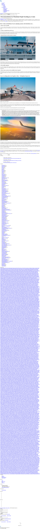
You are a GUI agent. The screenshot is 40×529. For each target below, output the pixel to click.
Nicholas (23, 276)
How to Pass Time (27, 377)
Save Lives (8, 328)
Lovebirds (32, 351)
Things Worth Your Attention (22, 325)
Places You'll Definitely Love (9, 349)
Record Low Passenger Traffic (20, 275)
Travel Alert (3, 182)
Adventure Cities (27, 366)
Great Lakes (16, 387)
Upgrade (29, 343)
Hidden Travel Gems (12, 356)
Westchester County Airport (13, 388)
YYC (3, 392)
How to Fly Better (5, 336)
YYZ (13, 392)
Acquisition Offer (6, 306)
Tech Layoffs (28, 342)
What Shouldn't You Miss (31, 303)
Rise (11, 283)
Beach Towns (34, 343)
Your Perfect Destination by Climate (6, 365)
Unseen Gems (2, 363)
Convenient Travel (15, 307)
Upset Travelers (25, 337)
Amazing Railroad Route (14, 345)
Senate (33, 286)
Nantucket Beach (15, 346)
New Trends (3, 188)
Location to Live (7, 344)
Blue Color (33, 299)
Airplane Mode (8, 355)
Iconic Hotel (36, 323)
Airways (24, 272)
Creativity (37, 349)
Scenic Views (38, 351)
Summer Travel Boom (11, 306)
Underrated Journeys (36, 320)
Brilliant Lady (18, 399)
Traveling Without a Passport (25, 385)
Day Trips (3, 224)
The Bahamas (13, 331)
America (29, 321)
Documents (14, 288)
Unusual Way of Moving (11, 296)
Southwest (6, 331)
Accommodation (2, 356)
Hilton (36, 394)
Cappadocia (1, 315)
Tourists (30, 282)
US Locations (4, 327)
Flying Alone (12, 311)
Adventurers (26, 376)
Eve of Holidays (5, 310)
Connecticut (23, 353)
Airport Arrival (27, 384)
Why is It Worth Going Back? (32, 349)
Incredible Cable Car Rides (15, 325)
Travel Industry (12, 314)
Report (17, 313)
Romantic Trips (24, 314)
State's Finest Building (23, 359)
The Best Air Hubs (18, 339)
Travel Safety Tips (5, 383)
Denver (14, 322)
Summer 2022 (2, 275)
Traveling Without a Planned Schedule (9, 374)
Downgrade (31, 343)
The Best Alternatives (3, 335)
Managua (23, 320)
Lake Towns (3, 256)
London (11, 350)
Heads (11, 290)
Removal (27, 339)
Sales (2, 187)
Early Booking (6, 379)
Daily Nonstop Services (30, 302)
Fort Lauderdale (20, 320)
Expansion (1, 334)
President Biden (9, 274)
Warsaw (34, 314)
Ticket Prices (23, 299)
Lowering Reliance (25, 341)
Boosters (15, 283)
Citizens (21, 278)
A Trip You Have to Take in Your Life (5, 302)
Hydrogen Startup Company (14, 327)
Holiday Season (4, 290)
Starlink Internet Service (11, 308)
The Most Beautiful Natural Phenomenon (13, 297)
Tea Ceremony (11, 343)
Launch (14, 295)
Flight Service (22, 323)
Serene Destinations (2, 384)
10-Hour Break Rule (4, 281)
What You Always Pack (13, 384)
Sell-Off (1, 279)
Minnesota (17, 379)
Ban (0, 293)
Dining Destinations (2, 397)
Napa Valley (7, 335)
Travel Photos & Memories (5, 243)
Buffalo (25, 323)
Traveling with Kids (4, 234)
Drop (15, 315)
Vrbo (29, 395)
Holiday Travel (14, 285)
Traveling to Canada (13, 371)
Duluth (15, 379)
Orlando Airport (37, 268)
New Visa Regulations (37, 381)
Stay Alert (22, 390)
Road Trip (3, 307)
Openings (1, 359)
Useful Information (7, 388)
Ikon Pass (25, 394)
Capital (9, 327)
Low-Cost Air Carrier (14, 282)
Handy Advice (24, 370)
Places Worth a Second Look (16, 344)
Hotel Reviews (9, 310)
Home (1, 13)
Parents (38, 329)
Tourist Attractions (31, 370)
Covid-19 (23, 268)
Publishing (34, 304)
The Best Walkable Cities (21, 366)
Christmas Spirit (26, 374)
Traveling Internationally (26, 332)
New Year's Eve (4, 195)
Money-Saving (10, 323)
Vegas (37, 341)
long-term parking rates (33, 153)
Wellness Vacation (24, 327)
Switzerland (3, 380)
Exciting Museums (18, 301)
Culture (15, 398)
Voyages (35, 395)
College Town (37, 317)
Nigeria (29, 398)
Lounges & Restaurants (8, 280)
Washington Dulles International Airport (31, 386)
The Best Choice (7, 324)
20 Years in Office (2, 287)
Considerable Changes (29, 325)
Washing (6, 350)
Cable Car (10, 325)
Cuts (39, 309)
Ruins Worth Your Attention (5, 226)
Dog (28, 322)
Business (9, 331)
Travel (33, 297)
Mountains (3, 207)
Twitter (31, 339)
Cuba (24, 286)
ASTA (9, 275)
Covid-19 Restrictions (29, 301)
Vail (28, 334)
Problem (36, 329)
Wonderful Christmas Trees (18, 334)
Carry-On (3, 385)
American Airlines (2, 269)
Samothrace (23, 379)
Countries (3, 231)
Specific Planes (25, 393)
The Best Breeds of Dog (29, 297)
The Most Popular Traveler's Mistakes (19, 293)
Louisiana (11, 398)
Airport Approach (25, 348)
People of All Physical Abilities (27, 357)
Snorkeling (3, 210)
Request (29, 288)
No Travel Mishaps (30, 374)
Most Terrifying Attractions (20, 286)
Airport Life (7, 271)
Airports (3, 3)
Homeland (7, 329)
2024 (26, 372)
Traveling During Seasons (36, 377)
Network (29, 339)
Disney (23, 395)
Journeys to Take (30, 369)
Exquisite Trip (23, 380)
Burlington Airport (12, 268)
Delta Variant (28, 278)
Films (24, 321)
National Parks (4, 202)
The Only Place (18, 299)
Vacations (3, 165)
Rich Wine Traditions (17, 338)
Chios (13, 398)
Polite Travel (24, 384)
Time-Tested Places (20, 369)
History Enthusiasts (28, 338)
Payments (34, 399)
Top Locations (23, 338)
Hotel (32, 320)
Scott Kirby (14, 339)
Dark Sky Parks (23, 383)
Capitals (12, 367)
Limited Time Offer (2, 350)
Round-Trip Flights (14, 360)
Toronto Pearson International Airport (8, 392)
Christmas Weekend (22, 289)
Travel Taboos (9, 363)
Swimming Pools (20, 385)
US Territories (31, 385)
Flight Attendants (22, 274)
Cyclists (25, 363)
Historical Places (31, 366)
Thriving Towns (14, 363)
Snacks (26, 350)
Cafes (5, 288)
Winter (11, 295)
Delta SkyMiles (33, 394)
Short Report (17, 342)
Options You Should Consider (20, 328)
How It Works (9, 391)
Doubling (22, 362)
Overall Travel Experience (31, 346)
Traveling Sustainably (8, 359)
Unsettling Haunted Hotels (12, 334)
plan (3, 20)
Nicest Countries (31, 327)
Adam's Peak (36, 379)
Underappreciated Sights (28, 317)
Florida (1, 292)
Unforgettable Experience (11, 379)
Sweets (37, 297)
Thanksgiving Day (4, 190)
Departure (3, 331)
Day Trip (23, 352)
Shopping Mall (2, 272)
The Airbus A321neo (24, 302)
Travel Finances (4, 244)
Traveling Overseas (4, 216)
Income (35, 338)
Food (3, 288)
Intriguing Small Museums (8, 378)
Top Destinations (9, 321)
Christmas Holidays (4, 191)
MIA (32, 397)
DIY (9, 373)
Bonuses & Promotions (5, 177)
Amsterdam (22, 399)
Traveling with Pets (4, 198)
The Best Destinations (22, 279)
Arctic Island (10, 324)
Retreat (37, 363)
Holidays (3, 181)
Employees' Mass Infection (21, 290)
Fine (30, 276)
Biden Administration (22, 281)
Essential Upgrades (19, 398)
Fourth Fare (10, 288)
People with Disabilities (30, 279)
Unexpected (5, 348)
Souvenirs (6, 301)
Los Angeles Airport (16, 269)
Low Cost (3, 282)
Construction (22, 324)
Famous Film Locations (31, 381)
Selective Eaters (2, 386)
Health (22, 350)
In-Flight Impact (27, 365)
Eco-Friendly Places (2, 388)
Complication (18, 289)
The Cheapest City (9, 304)
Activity (25, 346)
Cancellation (5, 9)
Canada (28, 292)
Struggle (25, 344)
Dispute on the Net (24, 282)
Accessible (27, 345)
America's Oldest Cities (15, 369)
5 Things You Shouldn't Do (28, 294)
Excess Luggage (29, 293)
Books (2, 169)
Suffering (18, 331)
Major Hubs (11, 322)
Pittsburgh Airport (36, 278)
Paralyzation (13, 293)
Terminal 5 (6, 300)
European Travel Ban (26, 271)
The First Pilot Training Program (19, 295)
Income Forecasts (37, 292)
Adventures (3, 222)
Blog (2, 13)
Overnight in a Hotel (22, 397)
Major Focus (6, 386)
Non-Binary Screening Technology (12, 336)
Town (11, 313)
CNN (25, 339)
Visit (33, 320)
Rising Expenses (26, 313)
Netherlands (25, 399)
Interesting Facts (29, 269)
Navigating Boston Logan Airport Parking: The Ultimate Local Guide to (12, 160)
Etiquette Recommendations (3, 339)
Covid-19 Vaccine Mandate (9, 285)
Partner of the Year (6, 275)
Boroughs (1, 369)
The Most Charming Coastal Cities (33, 345)
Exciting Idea (2, 346)
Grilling (20, 377)
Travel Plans (22, 339)
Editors (35, 335)
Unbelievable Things (35, 374)
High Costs (27, 272)
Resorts (3, 241)
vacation (6, 21)
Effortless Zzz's (16, 358)
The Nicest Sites (17, 349)
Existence (18, 321)
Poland (36, 314)
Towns (31, 321)
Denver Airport (15, 316)
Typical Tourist (23, 377)
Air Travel (3, 263)
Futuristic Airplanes (19, 318)
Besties (1, 321)
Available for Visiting (23, 308)
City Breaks (17, 362)
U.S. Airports (37, 293)
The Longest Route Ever (22, 355)
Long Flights (11, 357)
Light (33, 367)
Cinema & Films (4, 252)
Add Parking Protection (6, 10)
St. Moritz (19, 394)
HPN (18, 388)
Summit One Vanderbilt (36, 276)
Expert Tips (5, 371)
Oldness (17, 363)
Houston (35, 341)
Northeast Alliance (36, 300)
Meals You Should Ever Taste (7, 311)
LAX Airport (12, 269)
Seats (30, 299)
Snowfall (10, 293)
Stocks (37, 287)
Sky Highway (36, 373)
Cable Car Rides (4, 227)
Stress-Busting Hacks (16, 365)
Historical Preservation (17, 317)
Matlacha (12, 351)
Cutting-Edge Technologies (5, 262)
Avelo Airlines (27, 286)
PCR (33, 272)
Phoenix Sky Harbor (33, 324)
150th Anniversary (31, 307)
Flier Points (21, 337)
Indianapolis (30, 362)
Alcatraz (37, 362)
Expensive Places (16, 323)
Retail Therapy (31, 367)
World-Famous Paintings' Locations (32, 364)
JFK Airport (3, 166)
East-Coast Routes (10, 320)
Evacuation (30, 273)
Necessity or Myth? (34, 365)
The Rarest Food (14, 299)
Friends (3, 321)
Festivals (11, 369)
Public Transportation (14, 348)
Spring (21, 343)
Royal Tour (16, 380)
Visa (10, 395)
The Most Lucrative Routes (32, 330)
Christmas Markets (23, 372)
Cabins (33, 325)
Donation (4, 328)
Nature (3, 167)
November (9, 281)
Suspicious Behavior (14, 278)
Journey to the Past (35, 366)
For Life (19, 304)
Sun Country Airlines (20, 280)
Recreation (37, 330)
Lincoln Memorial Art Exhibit (20, 306)
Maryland (27, 359)
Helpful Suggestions (35, 385)
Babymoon (36, 271)
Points (30, 399)
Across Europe (4, 218)
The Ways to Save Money (23, 304)
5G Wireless (33, 288)
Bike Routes (31, 315)
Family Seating (23, 345)
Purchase (27, 308)
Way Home (15, 321)
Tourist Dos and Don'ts (26, 362)
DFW (19, 343)
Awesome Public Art (17, 341)
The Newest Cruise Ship (10, 399)
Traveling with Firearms (28, 285)
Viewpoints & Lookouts (5, 240)
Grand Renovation (13, 395)
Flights (3, 203)
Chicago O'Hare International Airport (21, 311)
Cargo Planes (18, 281)
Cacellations (32, 278)
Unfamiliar (18, 348)
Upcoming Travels (24, 398)
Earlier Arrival (23, 356)
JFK (9, 268)
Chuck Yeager (13, 330)
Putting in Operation (14, 290)
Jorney (19, 356)
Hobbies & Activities (4, 238)
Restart (13, 320)
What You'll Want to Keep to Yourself (30, 380)
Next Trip (17, 288)
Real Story (24, 386)
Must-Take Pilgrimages (5, 260)
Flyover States (11, 344)
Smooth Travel (13, 387)
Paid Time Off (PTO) (36, 378)
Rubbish (8, 325)
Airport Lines (2, 322)
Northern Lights (6, 297)
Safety (16, 376)
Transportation (3, 242)
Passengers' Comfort (30, 306)
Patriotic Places (2, 330)
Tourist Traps (3, 258)
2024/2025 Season (28, 394)
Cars (38, 278)
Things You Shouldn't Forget (34, 337)
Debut (34, 397)
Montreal (10, 371)
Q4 (34, 292)
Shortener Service (19, 316)
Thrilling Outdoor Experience (19, 357)
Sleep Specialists (2, 374)
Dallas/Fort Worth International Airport (16, 390)
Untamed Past (2, 381)
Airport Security (2, 391)
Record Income (20, 313)
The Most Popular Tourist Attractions (12, 383)
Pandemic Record (23, 285)
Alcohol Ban (29, 275)
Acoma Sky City (12, 317)
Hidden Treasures (9, 364)
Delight (33, 339)
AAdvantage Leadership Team (5, 299)
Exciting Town (29, 337)
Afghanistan (1, 274)
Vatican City (16, 356)
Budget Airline (7, 394)
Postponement (35, 282)
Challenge (1, 310)
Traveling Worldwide (27, 315)
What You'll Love (18, 372)
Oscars (33, 387)
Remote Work (3, 264)
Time (30, 384)
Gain (6, 304)
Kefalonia (4, 352)
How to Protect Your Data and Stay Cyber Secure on (9, 162)
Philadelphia (28, 323)
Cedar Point (14, 271)
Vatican (14, 349)
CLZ (5, 395)
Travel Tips (1, 18)
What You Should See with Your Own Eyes (25, 378)
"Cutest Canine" (25, 322)
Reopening (32, 282)
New (32, 276)
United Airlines (11, 271)
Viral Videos (3, 189)
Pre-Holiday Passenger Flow (10, 289)
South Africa (10, 286)
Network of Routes (12, 338)
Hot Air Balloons (10, 366)
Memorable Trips (27, 383)
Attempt (22, 332)
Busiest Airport (24, 334)
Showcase (36, 387)
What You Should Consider (9, 380)
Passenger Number (2, 313)
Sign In (4, 5)
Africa (4, 362)
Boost (27, 346)
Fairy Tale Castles (21, 321)
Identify (13, 310)
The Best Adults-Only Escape (18, 310)
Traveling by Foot (4, 233)
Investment (34, 306)
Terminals (30, 334)
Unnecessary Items (7, 384)
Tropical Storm (20, 276)
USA (9, 272)
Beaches (3, 205)
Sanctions (38, 279)
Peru (20, 356)
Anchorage (19, 363)
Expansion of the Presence (11, 300)
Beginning (33, 334)
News (2, 179)
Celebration (20, 288)
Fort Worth (8, 318)
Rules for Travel (27, 281)
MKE (34, 302)
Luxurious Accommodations (13, 328)
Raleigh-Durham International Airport (17, 335)
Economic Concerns (28, 351)
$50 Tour (36, 376)
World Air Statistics (26, 273)
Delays (25, 287)
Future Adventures (5, 376)
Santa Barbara (19, 392)
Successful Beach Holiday (34, 310)
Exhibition (22, 330)
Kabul (19, 273)
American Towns (6, 381)
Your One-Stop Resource (23, 387)
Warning (23, 313)
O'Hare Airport (21, 269)
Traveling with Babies (4, 180)
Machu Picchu (35, 352)
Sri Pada (34, 379)
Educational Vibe (33, 317)
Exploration (34, 315)
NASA (32, 285)
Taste (21, 299)
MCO (19, 391)
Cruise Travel (8, 395)
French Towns (4, 329)
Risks (31, 288)
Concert (10, 397)
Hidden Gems (3, 255)
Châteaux (5, 349)
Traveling (3, 186)
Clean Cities (5, 325)
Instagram (34, 358)
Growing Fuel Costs (27, 299)
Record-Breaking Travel (31, 336)
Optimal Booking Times (5, 366)
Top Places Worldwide (34, 318)
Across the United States (5, 230)
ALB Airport (3, 268)
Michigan (9, 386)
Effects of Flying (10, 381)
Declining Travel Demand (36, 321)
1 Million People (33, 293)
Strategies (14, 357)
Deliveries (23, 287)
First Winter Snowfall (17, 292)
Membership (6, 391)
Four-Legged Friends (5, 323)
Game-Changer (2, 398)
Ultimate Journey (12, 386)
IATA (25, 272)
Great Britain (3, 229)
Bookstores (33, 323)
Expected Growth (18, 324)
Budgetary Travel (33, 269)
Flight (31, 295)
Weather (13, 365)
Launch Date (15, 399)
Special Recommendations (5, 220)
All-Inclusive (29, 320)
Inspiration (10, 299)
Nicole (16, 331)
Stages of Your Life (17, 386)
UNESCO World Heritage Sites (6, 257)
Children (32, 329)
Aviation (36, 288)
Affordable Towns (17, 352)
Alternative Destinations (5, 237)
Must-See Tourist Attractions (5, 251)
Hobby (23, 346)
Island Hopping (18, 350)
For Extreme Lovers (14, 286)
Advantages (15, 374)
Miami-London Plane (18, 294)
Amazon (36, 283)
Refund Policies (32, 398)
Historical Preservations (5, 215)
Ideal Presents (29, 376)
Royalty (13, 380)
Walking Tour (9, 301)
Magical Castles (4, 249)
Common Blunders (4, 197)
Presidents (37, 386)
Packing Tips (31, 331)
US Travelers (4, 289)
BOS (37, 393)
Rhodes (1, 385)
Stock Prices (9, 283)
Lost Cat (6, 278)
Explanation (21, 341)
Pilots (10, 331)
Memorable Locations (18, 359)
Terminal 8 (1, 296)
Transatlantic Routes (2, 278)
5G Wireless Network (4, 196)
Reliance (34, 360)
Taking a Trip (29, 310)
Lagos (27, 398)
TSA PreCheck (35, 275)
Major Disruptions (9, 348)
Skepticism (15, 318)
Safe (38, 332)
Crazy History (8, 307)
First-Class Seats (28, 276)
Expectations (3, 304)
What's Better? (18, 360)
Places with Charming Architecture (33, 359)
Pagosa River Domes (11, 394)
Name (31, 311)
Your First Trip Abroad (3, 357)
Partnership (7, 286)
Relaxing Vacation (14, 275)
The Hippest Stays (20, 370)
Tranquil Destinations (21, 365)
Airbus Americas (8, 290)
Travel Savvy (14, 367)
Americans (1, 289)
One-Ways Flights (9, 360)
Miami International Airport (28, 397)
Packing (13, 370)
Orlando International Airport (15, 391)
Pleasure (28, 327)
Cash (31, 399)
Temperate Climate (22, 315)
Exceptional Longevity (3, 377)
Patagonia (18, 355)
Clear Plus (37, 390)
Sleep (13, 358)
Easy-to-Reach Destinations (6, 369)
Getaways (16, 392)
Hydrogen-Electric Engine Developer (5, 317)
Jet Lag (23, 269)
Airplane (3, 297)
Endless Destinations (34, 371)
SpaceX (5, 308)
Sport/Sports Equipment (5, 185)
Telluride (15, 313)
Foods (23, 316)
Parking (15, 274)
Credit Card (30, 392)
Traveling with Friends (23, 360)
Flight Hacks (27, 355)
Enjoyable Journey (4, 318)
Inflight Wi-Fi (13, 272)
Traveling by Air (13, 303)
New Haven (19, 353)
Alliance (27, 288)
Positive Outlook (20, 307)
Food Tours (31, 332)
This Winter (30, 286)
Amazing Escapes (28, 363)
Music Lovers (3, 345)
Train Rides (3, 211)
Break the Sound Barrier (18, 330)
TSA (5, 285)
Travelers (21, 282)
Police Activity (36, 281)
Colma (5, 307)
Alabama (13, 352)
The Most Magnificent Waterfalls (16, 378)
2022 (12, 288)
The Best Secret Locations (28, 328)
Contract (7, 308)
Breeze (22, 272)
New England (25, 316)
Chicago (30, 314)
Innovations (3, 194)
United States (22, 273)
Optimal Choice (27, 391)
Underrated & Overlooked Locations (6, 228)
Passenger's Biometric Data (3, 294)
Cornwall (4, 358)
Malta (3, 379)
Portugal (12, 321)
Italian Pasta (29, 348)
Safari (2, 248)
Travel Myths (13, 341)
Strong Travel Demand (23, 351)
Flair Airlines (5, 282)
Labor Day (3, 221)
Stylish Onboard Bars (15, 366)
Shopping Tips (16, 287)
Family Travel (3, 208)
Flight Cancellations (36, 286)
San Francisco (14, 350)
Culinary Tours (13, 376)
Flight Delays (33, 281)
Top (18, 337)
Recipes (8, 373)
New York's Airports (2, 280)
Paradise (7, 352)
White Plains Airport (21, 388)
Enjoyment (18, 397)
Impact (25, 342)
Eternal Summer (30, 371)
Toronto (30, 292)
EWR (1, 390)
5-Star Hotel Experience (14, 397)
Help (32, 295)
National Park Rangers (22, 376)
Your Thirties (36, 388)
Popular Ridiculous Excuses (22, 300)
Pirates (30, 342)
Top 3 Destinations (27, 289)
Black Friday (3, 174)
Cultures (33, 372)
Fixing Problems (2, 306)
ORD (2, 390)
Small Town (15, 351)
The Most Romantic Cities (23, 292)
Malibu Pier (26, 379)
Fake (11, 310)
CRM (2, 172)
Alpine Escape (16, 394)
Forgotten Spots (21, 322)
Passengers (6, 287)
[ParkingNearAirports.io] (5, 1)
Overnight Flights (34, 392)
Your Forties (34, 391)
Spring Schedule (17, 322)
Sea (34, 373)
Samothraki (20, 379)
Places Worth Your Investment (27, 390)
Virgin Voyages (5, 399)
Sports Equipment (12, 281)
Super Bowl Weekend (6, 334)
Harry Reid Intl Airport (27, 388)
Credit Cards (3, 265)
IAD (37, 394)
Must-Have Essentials (4, 254)
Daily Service (16, 320)
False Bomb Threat (12, 276)
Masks (13, 283)
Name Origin (14, 342)
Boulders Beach (26, 352)
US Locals (4, 367)
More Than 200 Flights (12, 292)
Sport (15, 281)
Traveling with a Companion (31, 353)
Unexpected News (13, 372)
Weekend (3, 232)
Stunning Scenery (9, 353)
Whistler (28, 373)
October (8, 362)
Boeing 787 (19, 297)
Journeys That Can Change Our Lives (6, 213)
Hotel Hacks (37, 355)
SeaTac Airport (17, 272)
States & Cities (4, 178)
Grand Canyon (7, 269)
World (6, 338)
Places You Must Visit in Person (7, 341)
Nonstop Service (26, 336)
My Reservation (5, 8)
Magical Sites (25, 330)
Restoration (22, 336)
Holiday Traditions (29, 372)
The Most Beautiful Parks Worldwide (24, 296)
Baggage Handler (26, 283)
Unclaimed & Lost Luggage (5, 209)
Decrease (14, 294)
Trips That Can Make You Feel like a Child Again (25, 309)
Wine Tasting (10, 335)
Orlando (34, 268)
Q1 (17, 351)
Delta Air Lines (35, 279)
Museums (3, 200)
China (20, 362)
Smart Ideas (1, 336)
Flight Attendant (31, 296)
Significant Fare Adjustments (20, 373)
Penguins (20, 352)
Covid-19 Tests (31, 272)
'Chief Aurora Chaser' (6, 393)
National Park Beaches (5, 201)
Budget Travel (26, 353)
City (13, 313)
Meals (13, 323)
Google (15, 306)
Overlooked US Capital (28, 329)
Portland (33, 273)
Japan (20, 350)
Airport (15, 296)
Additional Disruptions (10, 339)
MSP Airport (35, 322)
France (1, 329)
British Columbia (31, 373)
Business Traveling (2, 273)
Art (2, 236)
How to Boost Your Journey (32, 355)
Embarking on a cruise (3, 19)
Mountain (35, 351)
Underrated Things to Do (32, 350)
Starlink (36, 304)
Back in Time (4, 355)
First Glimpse (14, 324)
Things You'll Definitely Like (7, 346)
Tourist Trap (11, 337)
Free (25, 345)
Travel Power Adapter (12, 287)
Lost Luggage (36, 346)
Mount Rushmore (5, 390)
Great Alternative (15, 337)
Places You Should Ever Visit (7, 330)
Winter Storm (22, 344)
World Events (3, 217)
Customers (28, 399)
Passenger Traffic (19, 285)
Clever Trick (34, 308)
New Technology (35, 285)
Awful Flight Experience (18, 332)
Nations (21, 338)
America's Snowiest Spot (31, 341)
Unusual (35, 297)
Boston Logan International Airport (32, 393)
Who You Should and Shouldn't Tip (33, 356)
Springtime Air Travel (25, 343)
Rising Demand (18, 315)
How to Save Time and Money (20, 367)
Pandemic (19, 278)
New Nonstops (9, 282)
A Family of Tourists (5, 296)
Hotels (2, 184)
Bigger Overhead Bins (20, 393)
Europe (18, 279)
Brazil (2, 349)
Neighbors (15, 311)
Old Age (12, 346)
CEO (23, 342)
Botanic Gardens (20, 327)
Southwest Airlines (24, 278)
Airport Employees (4, 183)
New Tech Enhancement (8, 387)
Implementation (19, 336)
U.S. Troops (4, 274)
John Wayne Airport (36, 273)
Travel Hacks (2, 371)
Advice (24, 350)
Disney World (30, 271)
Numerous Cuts (11, 316)
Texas (10, 272)
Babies (15, 268)
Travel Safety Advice (24, 310)
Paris (2, 283)
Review (8, 338)
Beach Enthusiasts (10, 352)
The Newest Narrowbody (19, 302)
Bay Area (17, 343)
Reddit (17, 364)
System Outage (32, 338)
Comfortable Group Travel (29, 360)
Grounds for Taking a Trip (13, 355)
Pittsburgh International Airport (4, 337)
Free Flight (16, 329)
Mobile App (11, 307)
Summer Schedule (28, 344)
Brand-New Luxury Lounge (27, 324)
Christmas (3, 175)
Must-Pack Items (22, 391)
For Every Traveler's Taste (5, 292)
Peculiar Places (19, 345)
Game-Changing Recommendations (22, 364)
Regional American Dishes (3, 373)
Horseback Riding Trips (5, 223)
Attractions (21, 271)
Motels (13, 274)
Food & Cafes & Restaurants (5, 193)
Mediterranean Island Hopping (35, 301)
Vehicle (38, 383)
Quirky (24, 295)
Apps (2, 168)
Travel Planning (4, 253)
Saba (31, 384)
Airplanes (26, 269)
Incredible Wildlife (4, 212)
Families (34, 329)
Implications (17, 283)
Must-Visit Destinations (6, 315)
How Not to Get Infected (3, 314)
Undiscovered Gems (33, 328)
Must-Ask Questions (7, 356)
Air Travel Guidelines (22, 331)
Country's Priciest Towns (12, 329)
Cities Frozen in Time (8, 345)
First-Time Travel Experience (12, 362)
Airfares (13, 315)
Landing (38, 367)
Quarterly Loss (11, 294)
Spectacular (21, 348)
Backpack (1, 342)
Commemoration (9, 376)
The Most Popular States (19, 384)
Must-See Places (19, 383)
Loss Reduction (4, 279)
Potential (1, 379)
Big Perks (18, 374)
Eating (37, 335)
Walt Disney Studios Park (19, 395)
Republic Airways (10, 278)
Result (37, 338)
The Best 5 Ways (32, 289)
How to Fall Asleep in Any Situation (6, 372)
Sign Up (4, 6)
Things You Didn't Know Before (28, 290)
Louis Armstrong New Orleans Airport (7, 342)
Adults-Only (26, 320)
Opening (2, 293)
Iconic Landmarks (4, 259)
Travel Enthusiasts (6, 370)
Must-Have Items (11, 273)
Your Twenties (21, 386)
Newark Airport (20, 268)
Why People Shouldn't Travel (30, 300)
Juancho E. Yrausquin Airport (36, 384)
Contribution (26, 321)
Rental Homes (3, 247)
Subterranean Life (4, 250)
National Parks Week (25, 303)
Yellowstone (23, 307)
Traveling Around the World (5, 316)
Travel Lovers (35, 331)
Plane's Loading (22, 283)
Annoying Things (13, 301)
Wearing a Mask (23, 294)
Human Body (30, 365)
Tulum (19, 387)
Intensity (35, 367)
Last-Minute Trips (25, 369)
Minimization (13, 332)
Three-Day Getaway (23, 392)
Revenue (35, 280)
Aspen (27, 334)
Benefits (32, 378)
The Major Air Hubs (36, 339)
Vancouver (25, 373)
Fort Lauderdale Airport (7, 276)
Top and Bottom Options (29, 387)
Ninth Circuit (36, 272)
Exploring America (8, 367)
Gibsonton (36, 380)
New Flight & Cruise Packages (30, 280)
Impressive (5, 321)
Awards (29, 335)
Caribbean (34, 357)
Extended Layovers (26, 367)
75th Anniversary (24, 288)
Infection (26, 295)
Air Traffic (5, 293)
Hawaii (28, 282)
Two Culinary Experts (19, 303)
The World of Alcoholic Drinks (6, 235)
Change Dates (5, 11)
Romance (35, 325)
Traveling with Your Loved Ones (18, 314)
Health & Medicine (4, 261)
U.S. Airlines (33, 283)
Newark (17, 268)
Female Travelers (20, 346)
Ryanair (3, 276)
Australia (19, 329)
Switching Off (2, 348)
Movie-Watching (37, 397)
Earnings (19, 351)
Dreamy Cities (10, 370)
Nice (4, 344)
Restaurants (7, 288)
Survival (32, 313)
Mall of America (6, 272)
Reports (26, 279)
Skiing (6, 353)
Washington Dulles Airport (28, 274)
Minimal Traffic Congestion (33, 383)
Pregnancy (33, 271)
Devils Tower (9, 390)
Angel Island (34, 362)
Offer (19, 337)
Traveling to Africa (4, 364)
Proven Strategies (26, 395)
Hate (36, 353)
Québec (8, 371)
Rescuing (35, 274)
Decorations (11, 373)
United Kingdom (20, 380)
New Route (14, 343)
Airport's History (28, 311)
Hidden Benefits (33, 390)
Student (1, 318)
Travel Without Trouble (35, 294)
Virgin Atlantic (21, 342)
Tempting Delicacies (27, 331)
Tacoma (20, 272)
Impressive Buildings (25, 381)
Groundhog (32, 274)
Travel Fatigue (8, 357)
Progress (11, 318)
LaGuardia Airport (27, 268)
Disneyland (31, 268)
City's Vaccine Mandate (14, 280)
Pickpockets (1, 399)
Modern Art (3, 324)
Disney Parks (3, 192)
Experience (23, 318)
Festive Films (9, 377)
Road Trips (3, 206)
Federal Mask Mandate (29, 304)
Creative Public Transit (34, 342)
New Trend (18, 282)
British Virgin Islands (37, 334)
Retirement (3, 239)
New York (3, 170)
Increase (9, 337)
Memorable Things (31, 308)
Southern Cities (6, 363)
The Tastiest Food (10, 309)
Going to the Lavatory (36, 313)
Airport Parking (18, 274)
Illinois (32, 314)
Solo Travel (18, 296)
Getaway (7, 358)
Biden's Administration (23, 301)
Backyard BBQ (17, 377)
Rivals (13, 318)
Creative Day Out (15, 385)
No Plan (28, 350)
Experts (18, 376)
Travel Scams (3, 199)
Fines (8, 287)
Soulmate (27, 314)
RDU (28, 330)
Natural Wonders (4, 245)
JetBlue (25, 276)
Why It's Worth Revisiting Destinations (28, 358)
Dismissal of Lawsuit (3, 286)
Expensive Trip (26, 275)
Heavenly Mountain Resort (15, 353)
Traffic (38, 336)
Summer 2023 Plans (8, 332)
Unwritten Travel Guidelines (34, 348)
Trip (10, 275)
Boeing (35, 287)
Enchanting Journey (30, 352)
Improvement (32, 292)
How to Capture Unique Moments (7, 351)
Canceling (25, 293)
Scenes (7, 377)
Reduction (19, 323)
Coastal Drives (33, 309)
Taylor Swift (6, 397)
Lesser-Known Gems (13, 364)
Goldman (1, 288)
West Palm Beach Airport (13, 393)
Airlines (3, 171)
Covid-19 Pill (6, 283)
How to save (3, 4)
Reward (16, 303)
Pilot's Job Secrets (8, 303)
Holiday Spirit (15, 373)
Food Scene (33, 376)
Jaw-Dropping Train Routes (15, 309)
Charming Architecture (8, 313)
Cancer (6, 328)
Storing (8, 294)
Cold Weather (15, 370)
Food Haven (22, 363)
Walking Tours (4, 219)
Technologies (6, 273)
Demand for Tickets (8, 279)
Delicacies (34, 332)
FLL (27, 393)
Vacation (36, 332)
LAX (2, 173)
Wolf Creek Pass (25, 371)
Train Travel (27, 370)
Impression (7, 327)
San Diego (27, 392)
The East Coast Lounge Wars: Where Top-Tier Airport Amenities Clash (12, 158)
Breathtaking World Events (28, 318)
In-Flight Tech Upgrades (7, 398)
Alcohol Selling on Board (36, 295)
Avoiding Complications (7, 322)
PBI (16, 393)
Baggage (32, 275)
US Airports (15, 289)
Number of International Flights (30, 287)
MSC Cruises (32, 395)
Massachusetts (26, 306)
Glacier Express (10, 358)
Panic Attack (28, 295)
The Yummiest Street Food (25, 335)
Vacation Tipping (27, 356)
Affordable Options (2, 353)
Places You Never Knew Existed (6, 225)
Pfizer (3, 283)
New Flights (24, 280)
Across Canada (4, 204)
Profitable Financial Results (35, 311)
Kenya (2, 362)
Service (32, 322)
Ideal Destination (31, 391)
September (10, 315)
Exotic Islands (13, 377)
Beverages (1, 352)
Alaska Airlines (22, 374)
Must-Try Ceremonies (20, 358)
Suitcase (38, 387)
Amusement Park (18, 271)
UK (5, 358)
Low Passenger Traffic (8, 295)
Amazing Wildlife (17, 300)
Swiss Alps (22, 394)
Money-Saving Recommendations (9, 385)
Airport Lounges (4, 214)
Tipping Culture (4, 246)
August (32, 357)
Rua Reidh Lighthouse (33, 363)
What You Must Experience (19, 371)
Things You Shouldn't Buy (17, 308)
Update (30, 281)
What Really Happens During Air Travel (18, 381)
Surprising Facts (4, 271)
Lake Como (4, 359)
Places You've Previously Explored (24, 349)
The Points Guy (32, 335)
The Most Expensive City (15, 304)
